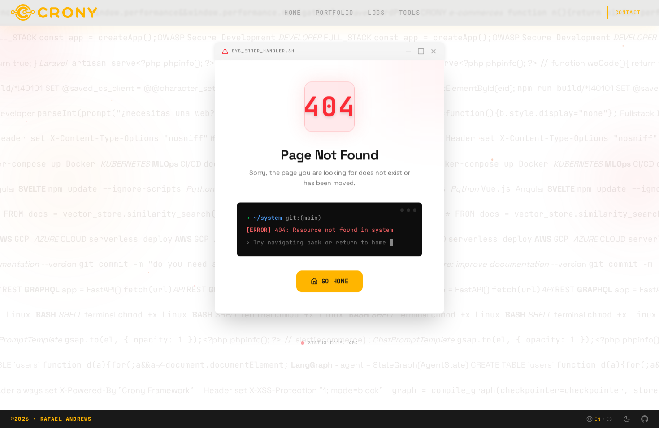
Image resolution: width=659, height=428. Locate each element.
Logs (376, 13)
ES (609, 419)
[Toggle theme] (626, 419)
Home (292, 13)
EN (597, 419)
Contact (628, 12)
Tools (409, 13)
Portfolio (335, 13)
